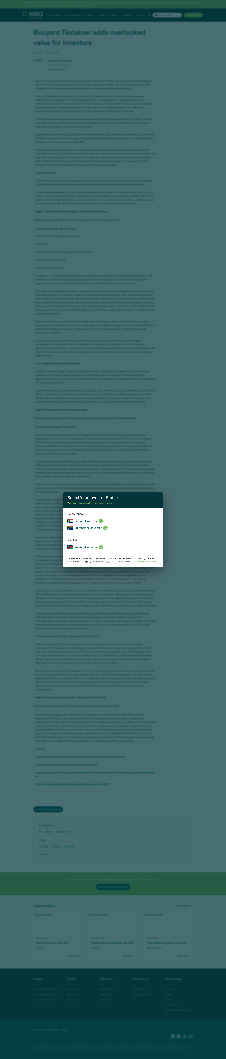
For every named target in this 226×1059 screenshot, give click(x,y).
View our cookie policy (146, 561)
